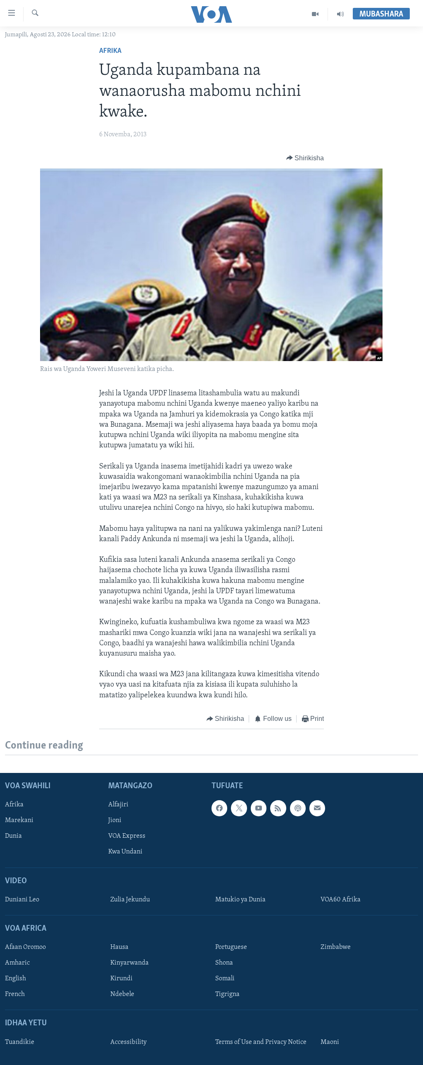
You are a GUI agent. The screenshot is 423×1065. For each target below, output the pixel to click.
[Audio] (340, 14)
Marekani (19, 821)
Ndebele (122, 994)
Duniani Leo (22, 899)
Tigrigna (227, 994)
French (15, 994)
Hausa (119, 947)
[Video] (315, 14)
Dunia (13, 836)
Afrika (110, 51)
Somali (225, 979)
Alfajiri (118, 805)
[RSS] (278, 808)
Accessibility (128, 1042)
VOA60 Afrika (341, 899)
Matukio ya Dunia (240, 899)
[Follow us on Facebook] (219, 808)
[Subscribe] (317, 808)
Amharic (17, 963)
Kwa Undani (125, 852)
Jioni (114, 821)
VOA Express (126, 836)
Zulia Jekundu (130, 899)
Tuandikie (19, 1042)
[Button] (305, 158)
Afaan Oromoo (25, 947)
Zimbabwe (336, 947)
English (15, 979)
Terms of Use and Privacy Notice (261, 1042)
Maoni (330, 1042)
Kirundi (121, 979)
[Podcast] (298, 808)
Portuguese (231, 947)
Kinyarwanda (129, 963)
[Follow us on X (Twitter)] (239, 808)
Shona (224, 963)
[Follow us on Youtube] (258, 808)
